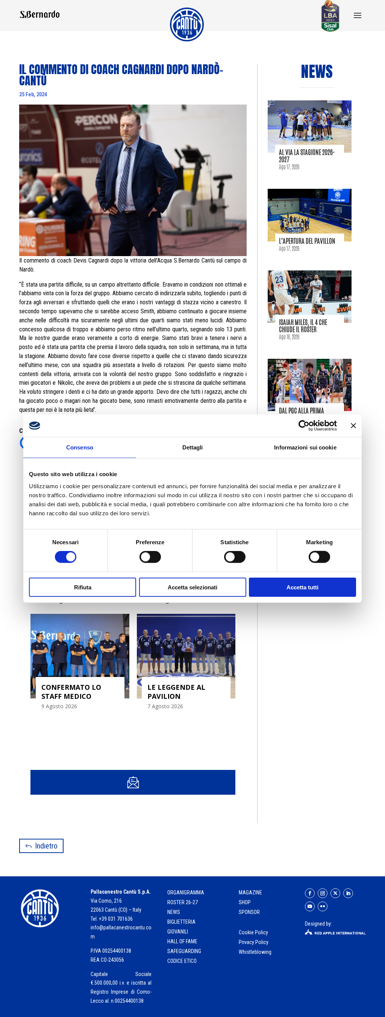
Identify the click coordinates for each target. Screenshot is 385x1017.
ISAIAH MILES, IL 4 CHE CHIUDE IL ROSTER (303, 325)
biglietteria (181, 922)
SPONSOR (249, 912)
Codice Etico (182, 961)
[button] (357, 16)
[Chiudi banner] (353, 425)
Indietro (46, 845)
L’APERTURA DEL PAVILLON (307, 241)
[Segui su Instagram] (322, 893)
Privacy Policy (254, 942)
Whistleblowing (255, 952)
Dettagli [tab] (192, 447)
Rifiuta (82, 587)
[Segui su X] (335, 893)
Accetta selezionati (192, 587)
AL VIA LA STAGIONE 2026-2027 (307, 155)
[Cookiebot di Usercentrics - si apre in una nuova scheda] (304, 425)
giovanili (177, 932)
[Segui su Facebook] (310, 893)
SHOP (245, 902)
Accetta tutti (302, 587)
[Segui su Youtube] (310, 906)
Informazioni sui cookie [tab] (305, 447)
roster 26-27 (182, 902)
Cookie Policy (254, 932)
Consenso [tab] (79, 447)
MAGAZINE (250, 892)
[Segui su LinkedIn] (348, 893)
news (173, 912)
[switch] (150, 557)
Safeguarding (184, 951)
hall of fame (182, 941)
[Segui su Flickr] (322, 906)
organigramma (185, 892)
